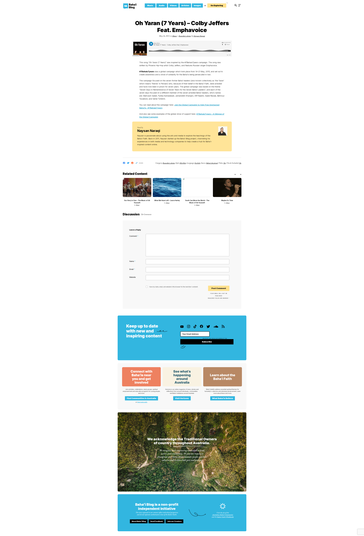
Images (197, 5)
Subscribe (207, 342)
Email (132, 269)
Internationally (142, 402)
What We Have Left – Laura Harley (167, 200)
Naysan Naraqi (199, 36)
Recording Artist (185, 36)
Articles (185, 5)
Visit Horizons (182, 398)
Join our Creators (174, 521)
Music (150, 5)
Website (132, 277)
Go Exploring (217, 5)
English (197, 163)
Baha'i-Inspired (212, 163)
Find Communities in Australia (141, 398)
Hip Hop (183, 163)
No (224, 163)
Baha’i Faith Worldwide (225, 517)
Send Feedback (156, 521)
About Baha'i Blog (139, 521)
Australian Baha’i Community (222, 515)
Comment (133, 236)
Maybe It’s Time (227, 200)
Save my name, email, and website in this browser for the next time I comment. (173, 287)
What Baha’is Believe (222, 398)
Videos (173, 5)
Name (132, 261)
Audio (162, 5)
